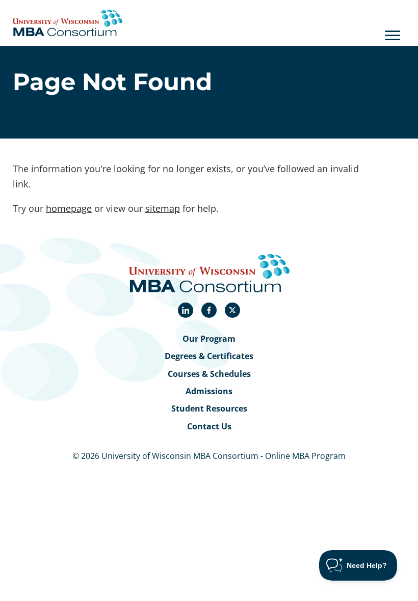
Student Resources (209, 408)
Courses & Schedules (209, 373)
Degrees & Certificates (209, 356)
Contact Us (209, 426)
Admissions (209, 391)
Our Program (209, 338)
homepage (69, 208)
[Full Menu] (392, 35)
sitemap (162, 208)
